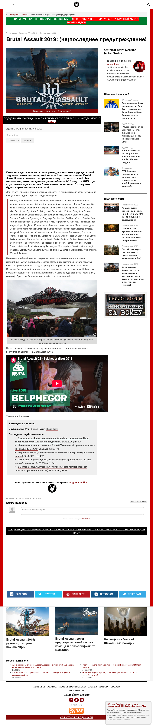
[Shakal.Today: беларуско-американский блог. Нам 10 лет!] (76, 4)
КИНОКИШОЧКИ (66, 686)
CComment (86, 519)
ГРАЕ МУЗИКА (80, 686)
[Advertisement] (59, 156)
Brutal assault (25, 498)
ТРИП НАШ (103, 686)
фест (11, 498)
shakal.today (52, 428)
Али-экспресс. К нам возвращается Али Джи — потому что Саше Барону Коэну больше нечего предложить (52, 439)
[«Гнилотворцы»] (125, 304)
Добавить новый (138, 501)
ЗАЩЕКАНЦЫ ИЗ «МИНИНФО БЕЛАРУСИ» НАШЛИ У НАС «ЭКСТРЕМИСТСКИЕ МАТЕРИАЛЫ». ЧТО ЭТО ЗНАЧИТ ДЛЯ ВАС (76, 531)
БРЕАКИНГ (52, 686)
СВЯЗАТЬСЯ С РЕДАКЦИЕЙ (76, 717)
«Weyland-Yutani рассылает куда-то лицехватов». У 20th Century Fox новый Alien (126, 705)
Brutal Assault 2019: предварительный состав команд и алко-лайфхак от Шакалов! (75, 644)
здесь (52, 121)
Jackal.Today (113, 63)
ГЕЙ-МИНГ (92, 686)
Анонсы (25, 14)
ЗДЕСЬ (81, 22)
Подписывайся (78, 482)
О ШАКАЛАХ (115, 686)
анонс (38, 498)
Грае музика (14, 14)
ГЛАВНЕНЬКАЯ (39, 686)
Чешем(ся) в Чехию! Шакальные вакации (119, 641)
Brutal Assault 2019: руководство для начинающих (20, 643)
